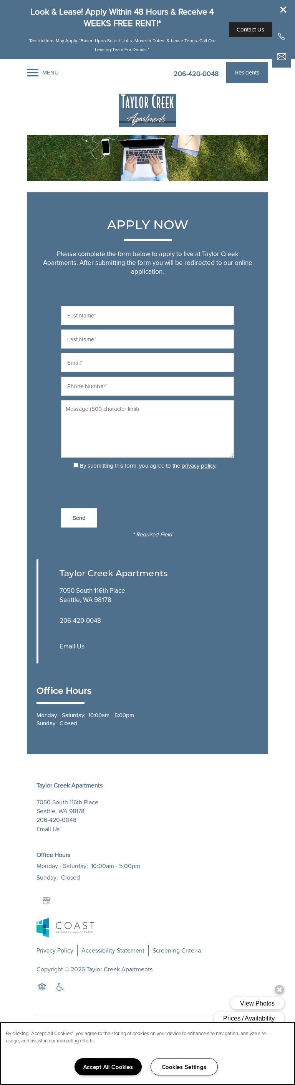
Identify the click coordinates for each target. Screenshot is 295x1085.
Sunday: (46, 723)
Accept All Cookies (108, 1067)
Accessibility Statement (112, 950)
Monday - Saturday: (60, 715)
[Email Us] (281, 56)
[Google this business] (46, 900)
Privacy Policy (54, 950)
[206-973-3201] (281, 36)
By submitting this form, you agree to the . (148, 465)
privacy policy (198, 465)
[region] (147, 1053)
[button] (283, 9)
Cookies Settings (184, 1067)
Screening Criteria (176, 950)
